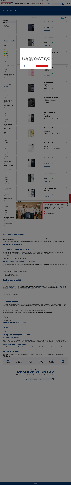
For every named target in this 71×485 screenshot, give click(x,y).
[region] (36, 58)
